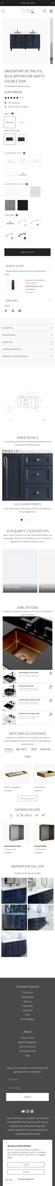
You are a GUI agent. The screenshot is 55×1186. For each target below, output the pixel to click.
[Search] (44, 11)
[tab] (8, 749)
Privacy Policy (27, 1037)
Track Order (27, 1005)
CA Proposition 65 (27, 1051)
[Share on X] (13, 311)
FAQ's (27, 1014)
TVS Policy (27, 992)
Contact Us (27, 1010)
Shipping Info (27, 997)
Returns (27, 1001)
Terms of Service (27, 1046)
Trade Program (27, 1019)
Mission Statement (27, 1042)
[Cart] (51, 11)
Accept (26, 1164)
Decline (26, 1172)
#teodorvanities (34, 873)
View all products (27, 798)
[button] (22, 520)
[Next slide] (52, 3)
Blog (27, 1055)
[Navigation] (3, 11)
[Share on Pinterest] (19, 311)
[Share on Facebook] (6, 311)
